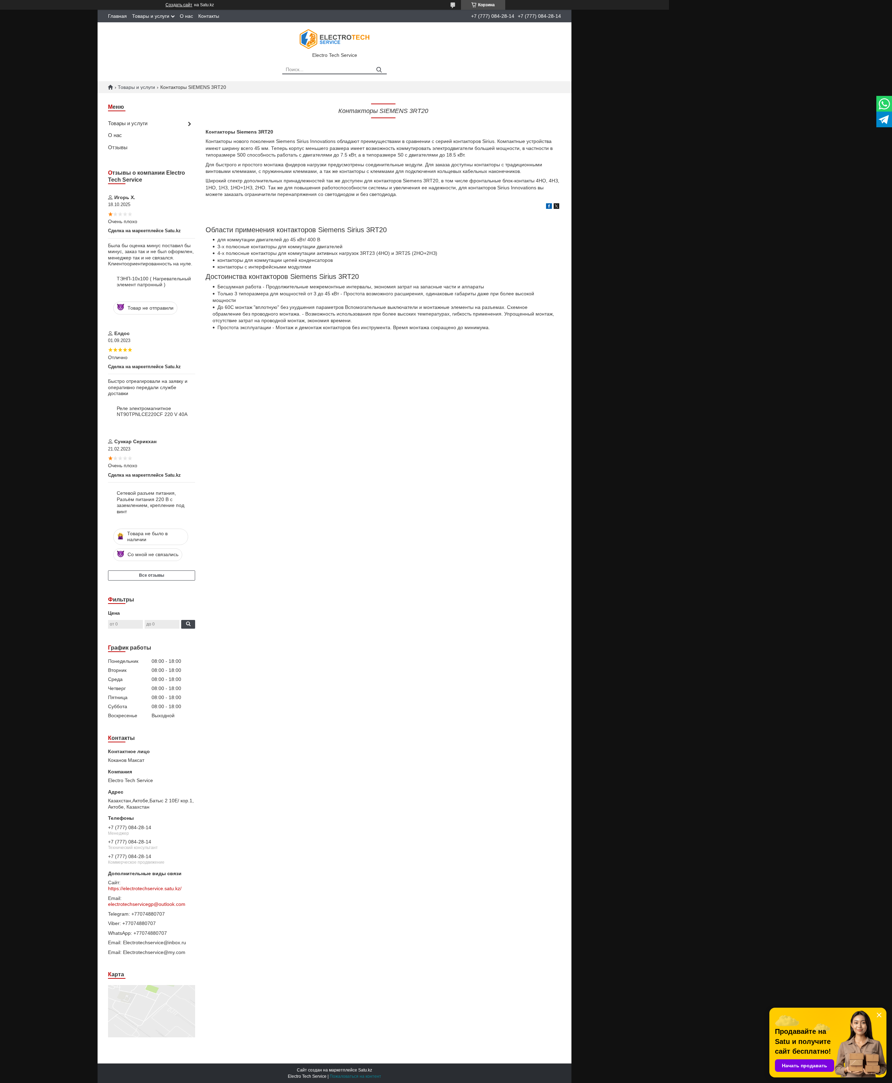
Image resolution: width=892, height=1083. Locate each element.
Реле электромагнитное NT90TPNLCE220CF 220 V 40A (152, 411)
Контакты (208, 16)
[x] (556, 207)
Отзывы (118, 147)
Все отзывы (151, 575)
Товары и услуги (150, 16)
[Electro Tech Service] (334, 38)
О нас (186, 16)
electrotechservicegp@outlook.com (146, 904)
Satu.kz (365, 1070)
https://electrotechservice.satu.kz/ (145, 888)
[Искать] (379, 70)
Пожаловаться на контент (355, 1076)
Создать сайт (179, 4)
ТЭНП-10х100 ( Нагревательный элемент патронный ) (154, 282)
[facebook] (549, 207)
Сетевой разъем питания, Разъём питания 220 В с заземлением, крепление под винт (150, 502)
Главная (117, 16)
